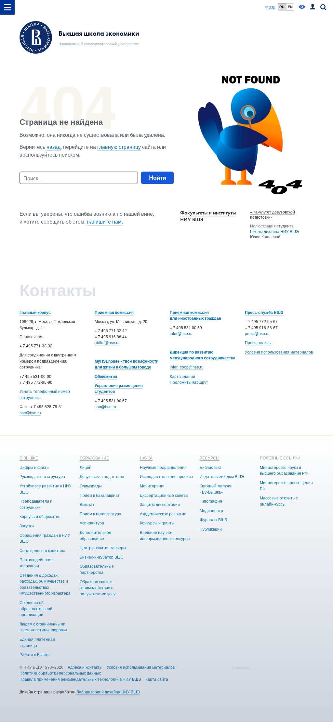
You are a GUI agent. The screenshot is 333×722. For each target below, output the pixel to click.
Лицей (85, 467)
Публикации (211, 529)
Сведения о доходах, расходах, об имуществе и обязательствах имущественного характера (45, 584)
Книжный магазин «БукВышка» (216, 489)
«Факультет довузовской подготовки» (272, 214)
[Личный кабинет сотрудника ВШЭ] (312, 7)
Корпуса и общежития (40, 516)
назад (53, 146)
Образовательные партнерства (97, 569)
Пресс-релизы (258, 342)
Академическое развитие (163, 513)
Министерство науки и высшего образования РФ (284, 470)
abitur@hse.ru (107, 342)
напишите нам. (105, 221)
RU (282, 7)
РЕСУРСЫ (210, 457)
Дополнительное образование (95, 535)
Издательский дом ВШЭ (222, 476)
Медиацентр (211, 510)
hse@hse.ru (30, 412)
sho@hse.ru (105, 406)
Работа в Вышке (35, 654)
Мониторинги (152, 485)
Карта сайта (156, 679)
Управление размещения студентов (119, 388)
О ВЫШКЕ (29, 457)
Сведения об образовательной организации (36, 608)
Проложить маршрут (189, 382)
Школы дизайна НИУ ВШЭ (274, 231)
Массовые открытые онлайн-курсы (279, 501)
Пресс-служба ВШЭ (264, 312)
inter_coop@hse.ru (187, 366)
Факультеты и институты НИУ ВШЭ (208, 216)
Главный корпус (35, 312)
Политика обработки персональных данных (60, 673)
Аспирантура (92, 522)
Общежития (106, 376)
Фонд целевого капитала (42, 550)
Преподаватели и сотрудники (36, 504)
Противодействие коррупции (36, 562)
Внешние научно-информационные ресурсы (165, 535)
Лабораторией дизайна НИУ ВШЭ (108, 691)
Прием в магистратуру (100, 513)
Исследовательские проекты (166, 476)
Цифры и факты (34, 467)
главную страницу (119, 146)
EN (290, 7)
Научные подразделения (163, 467)
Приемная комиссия (114, 312)
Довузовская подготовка (102, 476)
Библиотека (210, 467)
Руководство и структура (42, 476)
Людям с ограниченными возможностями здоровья (43, 627)
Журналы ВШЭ (213, 519)
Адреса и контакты (85, 667)
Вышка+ (87, 504)
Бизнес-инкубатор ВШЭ (102, 557)
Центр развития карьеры (103, 547)
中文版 (270, 7)
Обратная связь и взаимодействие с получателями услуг (98, 587)
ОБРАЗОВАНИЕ (94, 457)
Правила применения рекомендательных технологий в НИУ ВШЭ (80, 679)
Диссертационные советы (164, 495)
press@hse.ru (257, 333)
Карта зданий (182, 376)
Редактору (240, 667)
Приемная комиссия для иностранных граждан (195, 315)
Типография (211, 501)
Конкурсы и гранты (157, 522)
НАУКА (146, 457)
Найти (157, 178)
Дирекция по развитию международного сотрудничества (202, 355)
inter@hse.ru (181, 333)
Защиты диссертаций (160, 504)
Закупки (27, 525)
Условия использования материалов (279, 352)
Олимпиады (91, 485)
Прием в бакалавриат (100, 495)
